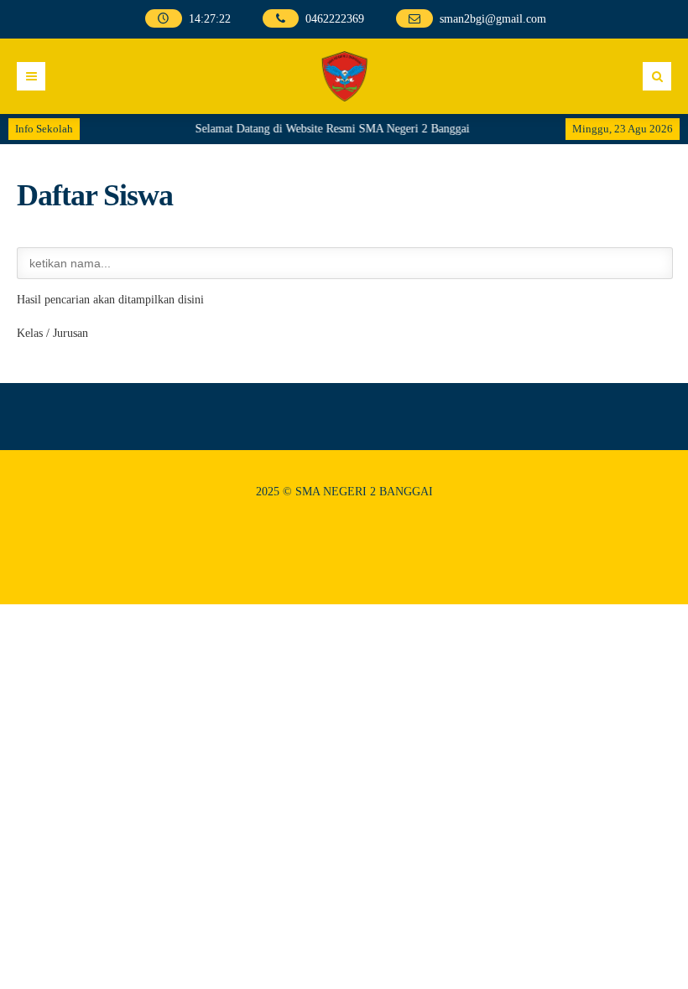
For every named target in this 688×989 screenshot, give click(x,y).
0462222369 (334, 19)
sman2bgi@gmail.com (493, 19)
